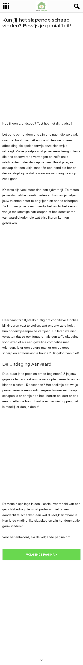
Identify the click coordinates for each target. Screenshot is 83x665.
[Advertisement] (41, 74)
